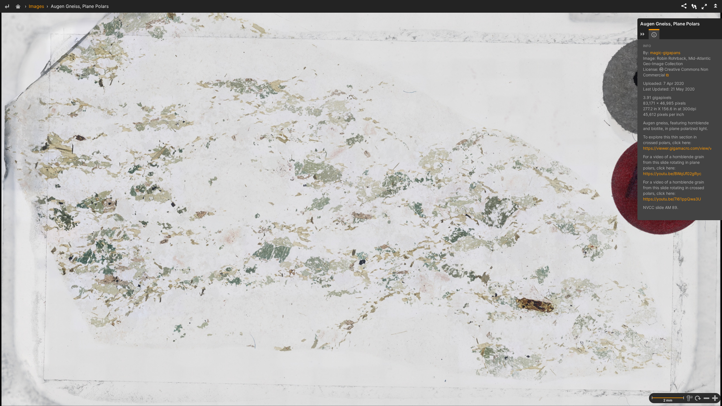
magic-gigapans (665, 52)
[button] (704, 6)
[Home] (18, 7)
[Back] (6, 7)
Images (36, 6)
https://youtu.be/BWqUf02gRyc (672, 173)
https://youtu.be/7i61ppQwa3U (672, 199)
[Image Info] (654, 34)
